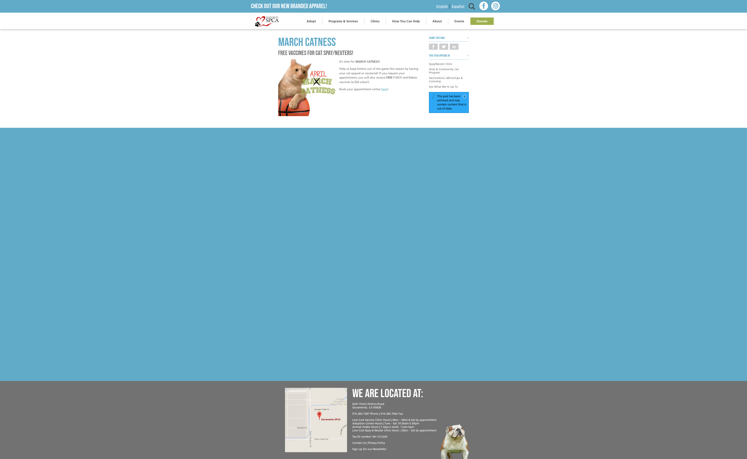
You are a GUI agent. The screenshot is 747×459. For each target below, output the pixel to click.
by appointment (426, 420)
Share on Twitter (443, 47)
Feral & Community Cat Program (444, 70)
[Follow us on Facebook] (483, 6)
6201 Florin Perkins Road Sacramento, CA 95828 (368, 405)
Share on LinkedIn (454, 47)
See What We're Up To (443, 86)
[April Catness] (306, 88)
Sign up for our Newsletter (369, 449)
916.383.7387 (360, 413)
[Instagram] (495, 6)
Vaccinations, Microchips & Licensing (446, 79)
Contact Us (359, 443)
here (384, 89)
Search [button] (471, 6)
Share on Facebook (433, 47)
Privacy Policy (376, 443)
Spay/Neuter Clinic (440, 64)
